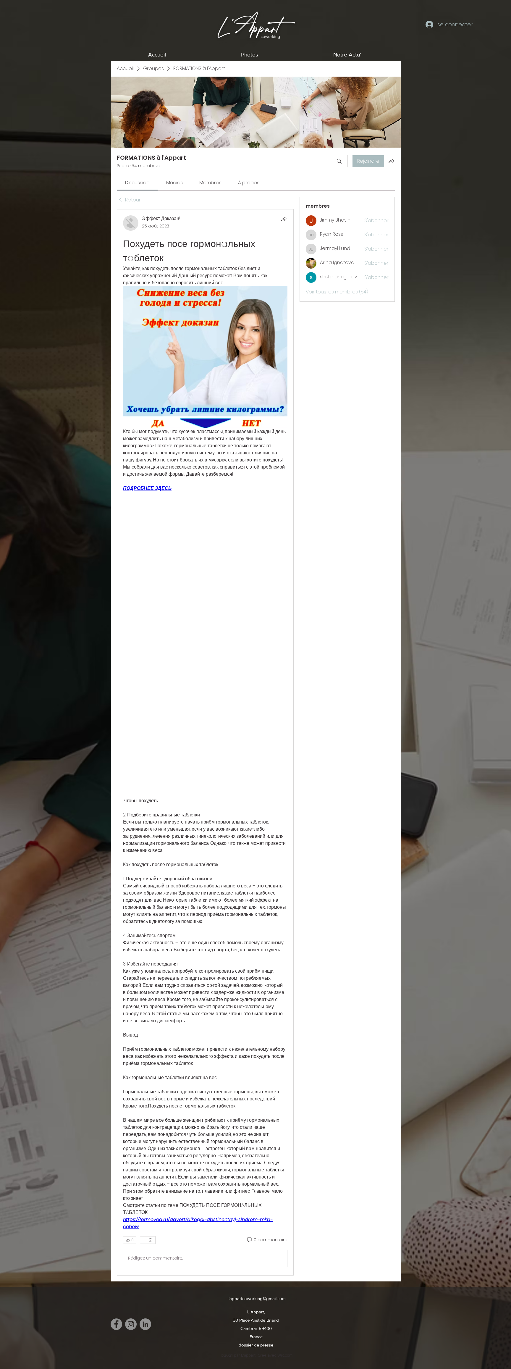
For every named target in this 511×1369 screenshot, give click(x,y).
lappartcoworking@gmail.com (257, 1298)
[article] (205, 742)
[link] (137, 182)
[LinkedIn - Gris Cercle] (145, 1324)
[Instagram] (131, 1324)
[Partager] (283, 218)
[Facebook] (116, 1324)
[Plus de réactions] (148, 1240)
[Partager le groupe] (391, 160)
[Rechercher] (339, 161)
